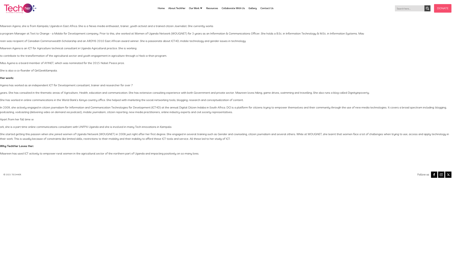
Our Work (194, 8)
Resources (212, 8)
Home (161, 8)
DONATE (442, 8)
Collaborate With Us (233, 8)
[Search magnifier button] (427, 8)
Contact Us (267, 8)
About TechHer (176, 8)
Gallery (252, 8)
